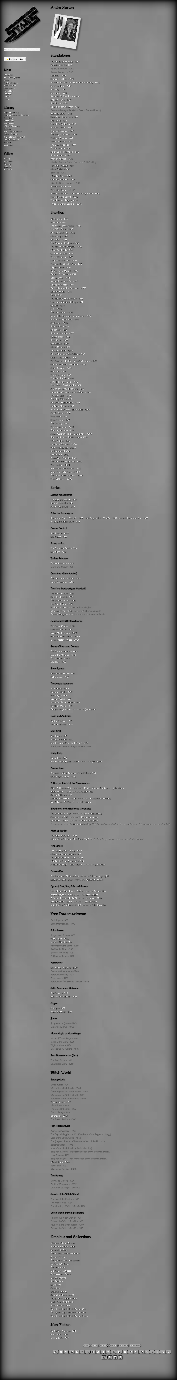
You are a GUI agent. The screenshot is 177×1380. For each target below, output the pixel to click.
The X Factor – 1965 (60, 658)
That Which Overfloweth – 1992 (65, 385)
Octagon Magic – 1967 (61, 692)
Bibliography (123, 1345)
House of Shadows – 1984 (62, 179)
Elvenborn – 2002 (59, 820)
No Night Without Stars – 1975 (65, 521)
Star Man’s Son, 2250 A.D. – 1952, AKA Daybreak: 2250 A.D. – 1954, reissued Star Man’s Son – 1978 (99, 518)
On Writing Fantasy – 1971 (63, 1331)
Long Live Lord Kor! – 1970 (63, 260)
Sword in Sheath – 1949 (61, 503)
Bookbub (7, 142)
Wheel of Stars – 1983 (61, 176)
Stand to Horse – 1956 (61, 86)
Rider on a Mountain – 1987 (63, 357)
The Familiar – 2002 (60, 465)
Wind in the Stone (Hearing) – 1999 (67, 861)
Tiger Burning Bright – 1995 (64, 196)
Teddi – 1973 (56, 295)
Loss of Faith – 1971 (59, 1338)
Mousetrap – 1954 (59, 236)
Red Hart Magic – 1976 (61, 705)
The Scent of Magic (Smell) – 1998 (66, 857)
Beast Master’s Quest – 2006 (64, 639)
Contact (7, 99)
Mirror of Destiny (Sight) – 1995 (65, 854)
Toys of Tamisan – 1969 (61, 257)
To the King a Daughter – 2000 (65, 891)
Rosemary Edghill (100, 876)
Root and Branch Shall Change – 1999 (68, 437)
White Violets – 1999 (60, 440)
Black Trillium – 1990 (60, 788)
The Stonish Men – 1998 (62, 427)
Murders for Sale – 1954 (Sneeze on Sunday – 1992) (75, 82)
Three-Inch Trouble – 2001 (63, 458)
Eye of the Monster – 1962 (63, 654)
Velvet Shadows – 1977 (61, 141)
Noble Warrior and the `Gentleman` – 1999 (71, 433)
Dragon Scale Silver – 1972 (63, 274)
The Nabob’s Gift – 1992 (62, 378)
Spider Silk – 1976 (58, 329)
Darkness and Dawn (60, 1274)
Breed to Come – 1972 (61, 113)
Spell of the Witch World (62, 1302)
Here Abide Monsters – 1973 (64, 117)
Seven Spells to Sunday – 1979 (64, 151)
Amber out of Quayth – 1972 (64, 270)
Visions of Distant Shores (62, 1243)
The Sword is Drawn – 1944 (63, 499)
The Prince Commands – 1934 (65, 61)
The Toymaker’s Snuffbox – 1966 (66, 246)
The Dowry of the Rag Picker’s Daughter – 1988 (73, 361)
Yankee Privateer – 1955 (62, 563)
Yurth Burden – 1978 (60, 148)
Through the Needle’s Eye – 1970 (66, 264)
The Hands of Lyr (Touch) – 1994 (66, 850)
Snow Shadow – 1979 (60, 155)
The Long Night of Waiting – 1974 (66, 302)
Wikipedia (113, 1345)
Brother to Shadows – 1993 (63, 996)
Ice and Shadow (58, 1257)
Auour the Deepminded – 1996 (65, 402)
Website (94, 1345)
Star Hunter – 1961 (59, 103)
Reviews (7, 129)
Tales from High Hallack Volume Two (68, 1312)
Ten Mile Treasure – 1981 (62, 165)
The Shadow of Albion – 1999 (64, 876)
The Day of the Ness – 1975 (63, 134)
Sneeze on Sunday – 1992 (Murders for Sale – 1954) (75, 193)
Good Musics (9, 88)
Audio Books (9, 123)
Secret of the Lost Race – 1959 (65, 96)
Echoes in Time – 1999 (61, 610)
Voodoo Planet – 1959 (61, 942)
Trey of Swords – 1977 (61, 1102)
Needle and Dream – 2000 (63, 444)
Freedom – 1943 (58, 222)
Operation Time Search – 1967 (65, 106)
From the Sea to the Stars (62, 1246)
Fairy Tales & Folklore (13, 131)
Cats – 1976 (56, 309)
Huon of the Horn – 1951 (62, 79)
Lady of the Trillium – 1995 (63, 798)
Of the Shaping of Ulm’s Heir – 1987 (67, 354)
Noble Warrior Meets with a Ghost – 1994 (70, 392)
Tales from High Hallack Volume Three (69, 1316)
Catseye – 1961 (57, 1008)
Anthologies (9, 121)
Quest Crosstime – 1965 (62, 582)
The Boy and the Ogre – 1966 (64, 243)
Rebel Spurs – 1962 (59, 677)
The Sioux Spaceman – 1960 (64, 651)
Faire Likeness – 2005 (61, 478)
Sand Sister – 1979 (59, 340)
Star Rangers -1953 (59, 533)
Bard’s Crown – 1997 (60, 413)
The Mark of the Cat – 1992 (63, 835)
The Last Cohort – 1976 (61, 312)
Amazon (86, 1345)
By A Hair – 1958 (58, 239)
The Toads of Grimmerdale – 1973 (66, 298)
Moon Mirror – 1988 (60, 1305)
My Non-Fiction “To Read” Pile (16, 115)
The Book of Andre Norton (63, 1298)
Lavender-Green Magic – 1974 (65, 702)
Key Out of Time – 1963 (61, 604)
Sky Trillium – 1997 (59, 802)
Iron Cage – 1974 (58, 120)
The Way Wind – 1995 (61, 399)
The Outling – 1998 (59, 423)
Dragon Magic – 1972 (60, 698)
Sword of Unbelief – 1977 (62, 333)
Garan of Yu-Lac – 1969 (61, 253)
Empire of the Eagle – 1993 (63, 776)
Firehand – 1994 (58, 607)
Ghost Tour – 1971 (59, 1334)
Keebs (6, 80)
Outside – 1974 (57, 305)
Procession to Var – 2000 (63, 447)
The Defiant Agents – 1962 (63, 600)
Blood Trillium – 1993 (60, 791)
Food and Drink (10, 85)
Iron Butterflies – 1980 (61, 158)
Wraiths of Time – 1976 (61, 724)
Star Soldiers (56, 1281)
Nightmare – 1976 (59, 323)
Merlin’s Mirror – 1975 (61, 127)
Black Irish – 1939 (59, 218)
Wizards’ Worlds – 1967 (61, 250)
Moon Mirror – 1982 (60, 347)
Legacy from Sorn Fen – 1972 (64, 281)
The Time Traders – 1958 (62, 593)
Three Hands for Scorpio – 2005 (66, 203)
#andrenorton (135, 1345)
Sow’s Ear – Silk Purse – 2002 (65, 472)
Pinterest (7, 164)
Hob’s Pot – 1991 (58, 371)
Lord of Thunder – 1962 (61, 629)
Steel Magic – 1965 (59, 688)
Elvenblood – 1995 (59, 817)
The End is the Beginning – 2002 (66, 461)
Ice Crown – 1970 (59, 993)
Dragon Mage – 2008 (61, 709)
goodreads (103, 1345)
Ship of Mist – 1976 (59, 326)
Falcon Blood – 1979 (60, 336)
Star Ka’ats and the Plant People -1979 (69, 742)
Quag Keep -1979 (58, 758)
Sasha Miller (100, 891)
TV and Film (9, 91)
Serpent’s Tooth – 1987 (61, 186)
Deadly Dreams (58, 1277)
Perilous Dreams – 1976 (61, 138)
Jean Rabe (90, 709)
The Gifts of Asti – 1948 (61, 229)
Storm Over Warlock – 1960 (64, 967)
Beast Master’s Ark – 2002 (63, 633)
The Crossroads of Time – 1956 (65, 578)
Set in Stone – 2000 (60, 451)
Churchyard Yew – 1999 (62, 430)
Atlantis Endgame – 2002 (62, 614)
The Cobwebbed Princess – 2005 (66, 475)
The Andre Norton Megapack (64, 1253)
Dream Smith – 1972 (60, 277)
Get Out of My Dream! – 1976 (64, 319)
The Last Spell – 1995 (60, 395)
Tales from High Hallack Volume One (68, 1309)
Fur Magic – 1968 (58, 695)
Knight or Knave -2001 (61, 894)
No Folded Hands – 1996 (62, 406)
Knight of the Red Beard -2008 (65, 905)
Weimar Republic (11, 134)
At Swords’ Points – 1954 (62, 506)
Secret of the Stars (59, 1250)
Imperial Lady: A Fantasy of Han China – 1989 (73, 773)
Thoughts (7, 94)
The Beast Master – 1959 (62, 626)
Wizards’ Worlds (58, 1291)
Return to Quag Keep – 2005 (64, 761)
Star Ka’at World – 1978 (61, 739)
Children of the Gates (60, 1270)
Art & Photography (12, 77)
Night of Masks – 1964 (61, 1011)
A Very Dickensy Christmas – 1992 (67, 388)
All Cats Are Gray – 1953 (62, 232)
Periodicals (8, 118)
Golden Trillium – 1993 (61, 795)
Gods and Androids (59, 1264)
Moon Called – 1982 (60, 169)
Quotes (7, 96)
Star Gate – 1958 (58, 93)
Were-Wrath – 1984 (60, 1162)
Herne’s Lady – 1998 (60, 420)
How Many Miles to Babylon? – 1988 (68, 364)
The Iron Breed (58, 1267)
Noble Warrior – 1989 (61, 368)
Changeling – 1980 (59, 343)
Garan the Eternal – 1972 (62, 1295)
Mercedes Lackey (93, 813)
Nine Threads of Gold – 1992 (64, 381)
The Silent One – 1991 (60, 375)
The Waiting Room (11, 140)
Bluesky (7, 158)
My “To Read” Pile (11, 113)
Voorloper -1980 (58, 661)
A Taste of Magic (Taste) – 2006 (66, 864)
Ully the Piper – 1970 (60, 267)
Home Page (8, 75)
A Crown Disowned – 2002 (63, 898)
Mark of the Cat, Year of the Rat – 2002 (69, 839)
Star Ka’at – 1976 (58, 736)
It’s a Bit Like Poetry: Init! (14, 137)
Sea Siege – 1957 (58, 89)
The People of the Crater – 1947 (65, 225)
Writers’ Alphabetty (12, 126)
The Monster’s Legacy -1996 (64, 200)
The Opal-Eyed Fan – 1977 (63, 144)
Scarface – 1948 (58, 75)
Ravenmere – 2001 (59, 454)
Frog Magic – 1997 (59, 416)
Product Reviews (11, 83)
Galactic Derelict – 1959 (62, 597)
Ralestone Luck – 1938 (61, 65)
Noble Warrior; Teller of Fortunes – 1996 (70, 409)
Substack (7, 167)
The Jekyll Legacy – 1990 (62, 190)
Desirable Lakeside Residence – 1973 (68, 288)
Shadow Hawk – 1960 (60, 99)
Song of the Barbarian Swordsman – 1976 (70, 316)
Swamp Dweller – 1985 (61, 350)
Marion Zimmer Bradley (96, 788)
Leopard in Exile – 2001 (61, 879)
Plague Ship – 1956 (59, 938)
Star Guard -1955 (58, 536)
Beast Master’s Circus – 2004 (65, 636)
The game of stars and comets (65, 1260)
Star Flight (55, 1284)
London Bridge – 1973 (61, 291)
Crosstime (55, 1288)
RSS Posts (8, 169)
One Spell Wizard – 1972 (62, 284)
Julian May (118, 788)
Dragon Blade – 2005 (61, 901)
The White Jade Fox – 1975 (63, 124)
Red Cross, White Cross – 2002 (65, 468)
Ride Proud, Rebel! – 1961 (62, 673)
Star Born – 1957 (58, 551)
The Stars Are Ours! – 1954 (63, 548)
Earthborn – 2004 (59, 1115)
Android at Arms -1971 (61, 721)
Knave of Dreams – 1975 (62, 131)
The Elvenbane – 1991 (60, 813)
